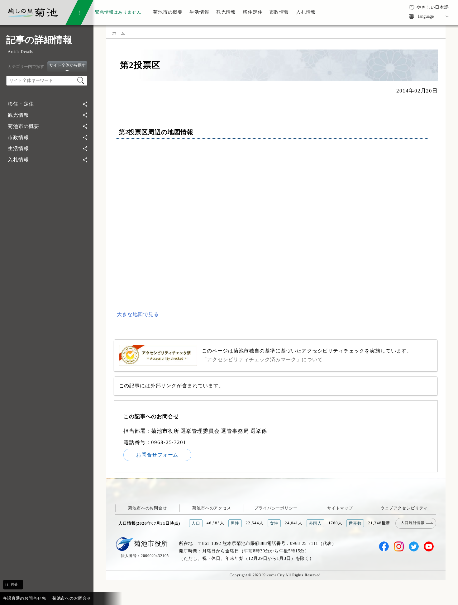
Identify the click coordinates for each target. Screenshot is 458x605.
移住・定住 (21, 103)
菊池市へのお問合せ (147, 508)
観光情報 (18, 115)
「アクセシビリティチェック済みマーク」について (262, 359)
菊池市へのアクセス (211, 508)
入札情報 (18, 159)
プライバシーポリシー (276, 508)
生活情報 (18, 148)
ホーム (118, 33)
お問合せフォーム (157, 454)
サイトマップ (340, 508)
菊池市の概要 (23, 126)
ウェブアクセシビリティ (404, 508)
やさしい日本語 (433, 7)
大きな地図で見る (138, 314)
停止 (14, 584)
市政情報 (18, 137)
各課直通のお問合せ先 (24, 598)
